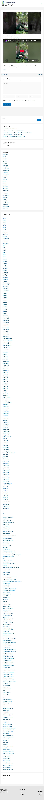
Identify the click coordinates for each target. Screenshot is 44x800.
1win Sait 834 (5, 445)
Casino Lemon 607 (6, 569)
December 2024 (6, 190)
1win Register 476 (6, 433)
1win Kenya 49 (5, 367)
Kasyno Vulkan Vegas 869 (8, 629)
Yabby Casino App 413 (7, 767)
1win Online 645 (6, 424)
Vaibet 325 (5, 747)
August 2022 (5, 208)
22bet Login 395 (6, 508)
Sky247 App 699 (6, 721)
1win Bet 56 (5, 304)
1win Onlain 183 (5, 404)
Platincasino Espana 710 (7, 703)
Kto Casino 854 (6, 631)
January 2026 (5, 167)
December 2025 (6, 168)
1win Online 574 (6, 422)
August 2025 (5, 176)
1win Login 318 (5, 374)
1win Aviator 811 (5, 288)
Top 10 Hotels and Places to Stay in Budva (11, 129)
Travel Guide (5, 742)
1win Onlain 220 (5, 406)
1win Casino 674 (6, 333)
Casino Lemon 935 (6, 572)
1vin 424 (4, 249)
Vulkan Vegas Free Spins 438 (8, 753)
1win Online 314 (5, 417)
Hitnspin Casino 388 (6, 604)
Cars (4, 780)
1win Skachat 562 (6, 469)
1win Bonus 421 (5, 315)
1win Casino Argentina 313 (7, 340)
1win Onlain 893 (6, 413)
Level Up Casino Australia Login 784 (9, 651)
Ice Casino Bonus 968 (7, 612)
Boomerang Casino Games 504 (9, 563)
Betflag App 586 (6, 544)
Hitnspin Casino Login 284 (8, 608)
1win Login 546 (5, 383)
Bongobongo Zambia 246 (8, 560)
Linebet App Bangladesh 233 (8, 672)
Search (4, 118)
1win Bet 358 (5, 299)
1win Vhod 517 (5, 490)
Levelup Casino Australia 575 (8, 665)
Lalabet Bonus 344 (6, 635)
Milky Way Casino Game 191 (8, 678)
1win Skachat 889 (6, 477)
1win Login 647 (5, 386)
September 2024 (6, 195)
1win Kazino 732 (6, 365)
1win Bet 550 (5, 302)
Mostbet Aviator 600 (7, 683)
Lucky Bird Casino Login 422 (8, 676)
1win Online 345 (6, 418)
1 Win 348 (4, 225)
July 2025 (4, 177)
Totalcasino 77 (5, 740)
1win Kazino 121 (5, 358)
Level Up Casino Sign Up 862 (8, 658)
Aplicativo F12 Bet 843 (7, 520)
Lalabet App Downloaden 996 (8, 633)
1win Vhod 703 (5, 497)
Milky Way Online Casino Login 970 (9, 681)
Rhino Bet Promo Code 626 (8, 708)
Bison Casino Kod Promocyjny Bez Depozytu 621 (12, 554)
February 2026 (5, 165)
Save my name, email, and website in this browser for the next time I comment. (19, 100)
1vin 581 (4, 252)
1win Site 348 (5, 458)
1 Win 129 (4, 220)
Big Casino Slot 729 (6, 549)
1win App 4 (5, 270)
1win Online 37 (5, 420)
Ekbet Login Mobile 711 (7, 583)
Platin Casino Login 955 (7, 701)
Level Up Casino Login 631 (8, 654)
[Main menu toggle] (42, 3)
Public (4, 706)
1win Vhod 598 (5, 494)
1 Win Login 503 (5, 243)
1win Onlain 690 (6, 411)
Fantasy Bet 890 (6, 587)
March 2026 (5, 163)
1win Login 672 (5, 390)
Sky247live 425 (6, 722)
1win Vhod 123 (5, 486)
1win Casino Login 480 (7, 342)
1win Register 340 (6, 431)
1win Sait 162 (5, 438)
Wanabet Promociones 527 (8, 763)
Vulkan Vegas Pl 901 (6, 758)
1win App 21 (5, 263)
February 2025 (5, 186)
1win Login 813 (5, 393)
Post (3, 705)
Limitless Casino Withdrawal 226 (9, 669)
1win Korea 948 (6, 370)
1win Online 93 (5, 427)
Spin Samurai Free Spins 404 (8, 730)
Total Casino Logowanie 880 (8, 737)
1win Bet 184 (5, 293)
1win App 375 (5, 268)
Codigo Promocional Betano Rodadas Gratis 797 (12, 581)
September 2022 (6, 206)
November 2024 (6, 192)
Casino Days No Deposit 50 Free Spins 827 (11, 567)
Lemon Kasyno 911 (6, 647)
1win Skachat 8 (5, 476)
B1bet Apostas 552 (6, 527)
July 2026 (4, 156)
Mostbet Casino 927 (7, 685)
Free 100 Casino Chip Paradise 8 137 (10, 588)
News (4, 690)
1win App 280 (5, 266)
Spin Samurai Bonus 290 (7, 724)
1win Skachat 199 (6, 460)
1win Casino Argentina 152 (7, 338)
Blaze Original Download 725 (8, 556)
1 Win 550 (4, 229)
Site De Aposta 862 (6, 719)
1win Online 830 (6, 426)
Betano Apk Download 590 (8, 540)
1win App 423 (5, 272)
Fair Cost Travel (8, 5)
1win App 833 (5, 279)
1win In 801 (5, 354)
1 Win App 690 (5, 233)
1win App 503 (5, 274)
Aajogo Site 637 (6, 519)
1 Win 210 (4, 222)
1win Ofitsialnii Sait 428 (7, 402)
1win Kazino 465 (6, 363)
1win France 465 (6, 351)
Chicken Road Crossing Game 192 (9, 579)
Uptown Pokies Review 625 (8, 746)
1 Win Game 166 (6, 238)
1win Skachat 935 (6, 479)
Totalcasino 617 (6, 739)
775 (3, 515)
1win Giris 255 (5, 352)
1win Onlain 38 (5, 410)
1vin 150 (4, 245)
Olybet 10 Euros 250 (6, 692)
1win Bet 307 (5, 297)
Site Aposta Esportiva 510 (7, 717)
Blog (3, 558)
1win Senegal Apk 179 (7, 451)
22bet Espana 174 (6, 506)
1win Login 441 (5, 379)
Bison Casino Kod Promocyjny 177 (9, 553)
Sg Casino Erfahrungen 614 (8, 713)
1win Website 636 (6, 501)
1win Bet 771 (5, 309)
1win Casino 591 (6, 331)
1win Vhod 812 (5, 499)
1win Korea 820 (5, 368)
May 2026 (4, 159)
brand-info (5, 565)
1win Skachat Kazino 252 (7, 483)
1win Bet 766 (5, 308)
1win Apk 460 (5, 258)
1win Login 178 (5, 372)
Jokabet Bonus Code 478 (8, 622)
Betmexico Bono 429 (7, 545)
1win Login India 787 (6, 397)
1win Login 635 (5, 384)
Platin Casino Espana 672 (7, 699)
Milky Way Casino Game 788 (8, 679)
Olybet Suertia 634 (6, 694)
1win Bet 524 (5, 300)
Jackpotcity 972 (6, 617)
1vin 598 (4, 254)
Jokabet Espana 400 (7, 624)
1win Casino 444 (6, 324)
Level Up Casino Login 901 (8, 656)
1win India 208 (5, 356)
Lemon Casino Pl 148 (7, 644)
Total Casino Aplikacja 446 (8, 735)
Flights (4, 778)
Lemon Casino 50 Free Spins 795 (9, 638)
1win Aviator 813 (6, 290)
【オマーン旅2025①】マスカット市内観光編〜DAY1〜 (12, 134)
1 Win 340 (4, 224)
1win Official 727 (6, 401)
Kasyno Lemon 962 (6, 626)
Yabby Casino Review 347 (8, 769)
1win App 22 (5, 265)
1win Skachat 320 (6, 463)
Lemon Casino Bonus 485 (7, 640)
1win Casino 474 (6, 325)
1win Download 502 (6, 347)
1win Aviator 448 (6, 286)
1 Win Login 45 (5, 241)
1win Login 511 (5, 381)
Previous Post (4, 74)
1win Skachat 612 (6, 470)
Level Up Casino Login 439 (8, 653)
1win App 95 (5, 281)
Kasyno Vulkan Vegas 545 (8, 628)
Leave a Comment (7, 38)
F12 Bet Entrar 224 (6, 585)
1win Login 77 (5, 392)
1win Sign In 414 (5, 454)
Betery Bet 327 (5, 542)
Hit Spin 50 (5, 601)
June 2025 (5, 179)
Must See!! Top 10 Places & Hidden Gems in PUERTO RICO (14, 136)
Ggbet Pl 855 (5, 595)
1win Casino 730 (6, 336)
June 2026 (5, 158)
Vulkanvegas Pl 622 (6, 762)
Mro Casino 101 (5, 687)
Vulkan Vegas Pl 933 (6, 760)
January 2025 (5, 188)
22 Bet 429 (5, 503)
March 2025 (5, 185)
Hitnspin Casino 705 (6, 606)
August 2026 (5, 154)
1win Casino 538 (6, 327)
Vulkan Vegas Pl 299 (6, 756)
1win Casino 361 (6, 317)
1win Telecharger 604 (7, 485)
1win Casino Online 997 (7, 345)
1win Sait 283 (5, 442)
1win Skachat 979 (6, 481)
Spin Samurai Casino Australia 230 (9, 728)
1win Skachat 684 (6, 474)
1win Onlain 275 (5, 408)
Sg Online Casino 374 (7, 715)
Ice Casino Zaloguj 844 (7, 615)
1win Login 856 (5, 395)
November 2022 (6, 202)
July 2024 (4, 199)
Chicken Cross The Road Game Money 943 (11, 576)
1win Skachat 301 (6, 461)
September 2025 (6, 174)
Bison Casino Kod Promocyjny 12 (9, 551)
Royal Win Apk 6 (6, 710)
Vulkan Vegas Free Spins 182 (8, 751)
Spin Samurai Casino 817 (7, 726)
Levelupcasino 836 (6, 667)
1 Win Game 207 (6, 240)
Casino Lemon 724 (6, 570)
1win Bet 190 (5, 295)
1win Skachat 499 (6, 465)
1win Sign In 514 (5, 456)
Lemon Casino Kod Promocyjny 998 (9, 642)
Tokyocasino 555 (6, 733)
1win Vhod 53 (5, 492)
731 (3, 513)
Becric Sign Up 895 (6, 533)
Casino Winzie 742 (6, 574)
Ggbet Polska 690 (6, 597)
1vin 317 (4, 247)
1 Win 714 (4, 231)
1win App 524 (5, 275)
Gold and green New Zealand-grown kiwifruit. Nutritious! (13, 130)
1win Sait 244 (5, 440)
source (4, 69)
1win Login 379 (5, 376)
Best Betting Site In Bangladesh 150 (9, 535)
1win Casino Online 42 (7, 343)
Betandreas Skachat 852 (7, 538)
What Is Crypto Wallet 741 (8, 765)
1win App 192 (5, 261)
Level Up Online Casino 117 (8, 660)
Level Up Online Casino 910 (8, 662)
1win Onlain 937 (5, 415)
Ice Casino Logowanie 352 (8, 613)
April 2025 (4, 183)
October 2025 (5, 172)
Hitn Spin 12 (5, 603)
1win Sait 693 (5, 443)
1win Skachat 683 (6, 472)
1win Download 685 (6, 349)
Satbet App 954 (6, 712)
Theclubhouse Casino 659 (8, 731)
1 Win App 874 (5, 234)
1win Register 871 (6, 435)
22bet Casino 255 (6, 504)
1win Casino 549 (6, 329)
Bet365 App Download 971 (8, 536)
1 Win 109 (4, 218)
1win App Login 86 (6, 283)
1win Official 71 (5, 399)
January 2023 (5, 201)
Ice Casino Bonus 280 (7, 610)
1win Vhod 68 (5, 495)
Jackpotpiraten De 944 (7, 620)
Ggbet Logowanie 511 (7, 594)
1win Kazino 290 (6, 361)
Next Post (40, 74)
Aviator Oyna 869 (6, 526)
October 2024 (5, 193)
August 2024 (5, 197)
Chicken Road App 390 (7, 578)
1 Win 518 (4, 227)
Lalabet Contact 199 (7, 637)
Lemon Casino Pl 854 (7, 646)
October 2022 (5, 204)
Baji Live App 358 (6, 529)
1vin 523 (4, 250)
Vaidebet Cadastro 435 (7, 749)
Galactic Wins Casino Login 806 (9, 590)
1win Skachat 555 (6, 467)
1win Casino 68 (5, 334)
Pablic (4, 697)
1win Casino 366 (6, 318)
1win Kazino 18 (5, 359)
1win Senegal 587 (6, 449)
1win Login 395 (5, 377)
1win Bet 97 (5, 313)
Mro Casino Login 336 (7, 688)
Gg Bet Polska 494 (6, 592)
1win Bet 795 (5, 311)
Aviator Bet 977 (6, 524)
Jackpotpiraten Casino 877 (8, 619)
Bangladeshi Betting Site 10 (8, 531)
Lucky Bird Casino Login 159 (8, 674)
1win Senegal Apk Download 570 (9, 452)
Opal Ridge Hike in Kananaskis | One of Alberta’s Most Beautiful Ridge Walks (17, 132)
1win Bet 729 (5, 306)
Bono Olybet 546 (6, 561)
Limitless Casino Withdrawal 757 (9, 671)
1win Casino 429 (6, 322)
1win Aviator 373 (6, 284)
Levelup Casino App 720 (7, 663)
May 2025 (4, 181)
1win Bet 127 (5, 291)
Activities (4, 781)
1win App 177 (5, 259)
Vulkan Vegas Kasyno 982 (8, 755)
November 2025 (6, 170)
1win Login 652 (5, 388)
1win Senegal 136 (6, 447)
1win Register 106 (6, 429)
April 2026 (5, 161)
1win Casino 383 (6, 320)
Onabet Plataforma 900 (7, 696)
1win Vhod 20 (5, 488)
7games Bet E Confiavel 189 (8, 517)
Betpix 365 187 (5, 547)
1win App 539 (5, 277)
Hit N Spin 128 (5, 599)
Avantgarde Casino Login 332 (8, 522)
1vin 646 (4, 256)
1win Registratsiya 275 (7, 436)
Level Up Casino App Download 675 (9, 649)
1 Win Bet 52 (5, 236)
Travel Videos (14, 38)
